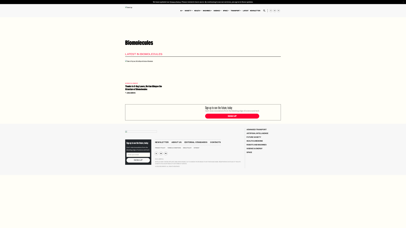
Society (188, 11)
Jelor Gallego (131, 93)
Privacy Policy (175, 2)
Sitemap (196, 148)
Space (225, 11)
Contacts (215, 142)
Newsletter (255, 11)
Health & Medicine (255, 141)
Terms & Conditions (174, 148)
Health (197, 11)
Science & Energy (131, 83)
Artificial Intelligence (257, 133)
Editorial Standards (195, 142)
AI (181, 11)
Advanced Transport (257, 130)
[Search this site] (264, 11)
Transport (235, 11)
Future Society (254, 137)
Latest (246, 11)
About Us (176, 142)
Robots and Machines (257, 145)
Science (217, 11)
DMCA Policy (187, 148)
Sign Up (232, 116)
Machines (207, 11)
